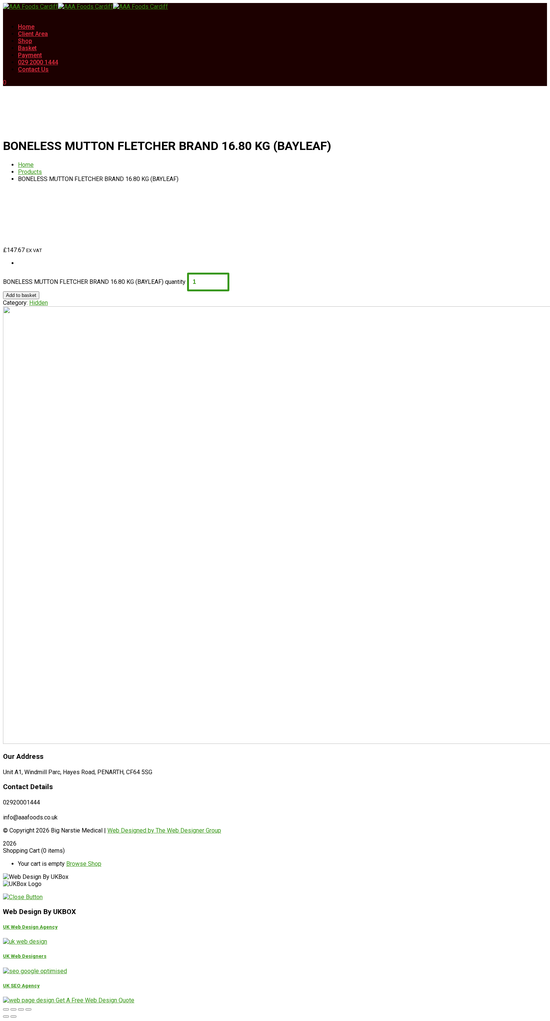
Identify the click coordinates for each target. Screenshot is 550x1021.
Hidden (38, 302)
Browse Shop (83, 863)
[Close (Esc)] (28, 1009)
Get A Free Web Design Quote (95, 1000)
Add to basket (21, 295)
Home (26, 164)
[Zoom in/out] (6, 1009)
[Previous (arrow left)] (6, 1016)
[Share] (21, 1009)
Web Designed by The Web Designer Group (164, 830)
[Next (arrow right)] (13, 1016)
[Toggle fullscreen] (13, 1009)
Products (30, 171)
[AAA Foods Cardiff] (30, 6)
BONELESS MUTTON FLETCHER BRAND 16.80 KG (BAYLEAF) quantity (94, 281)
